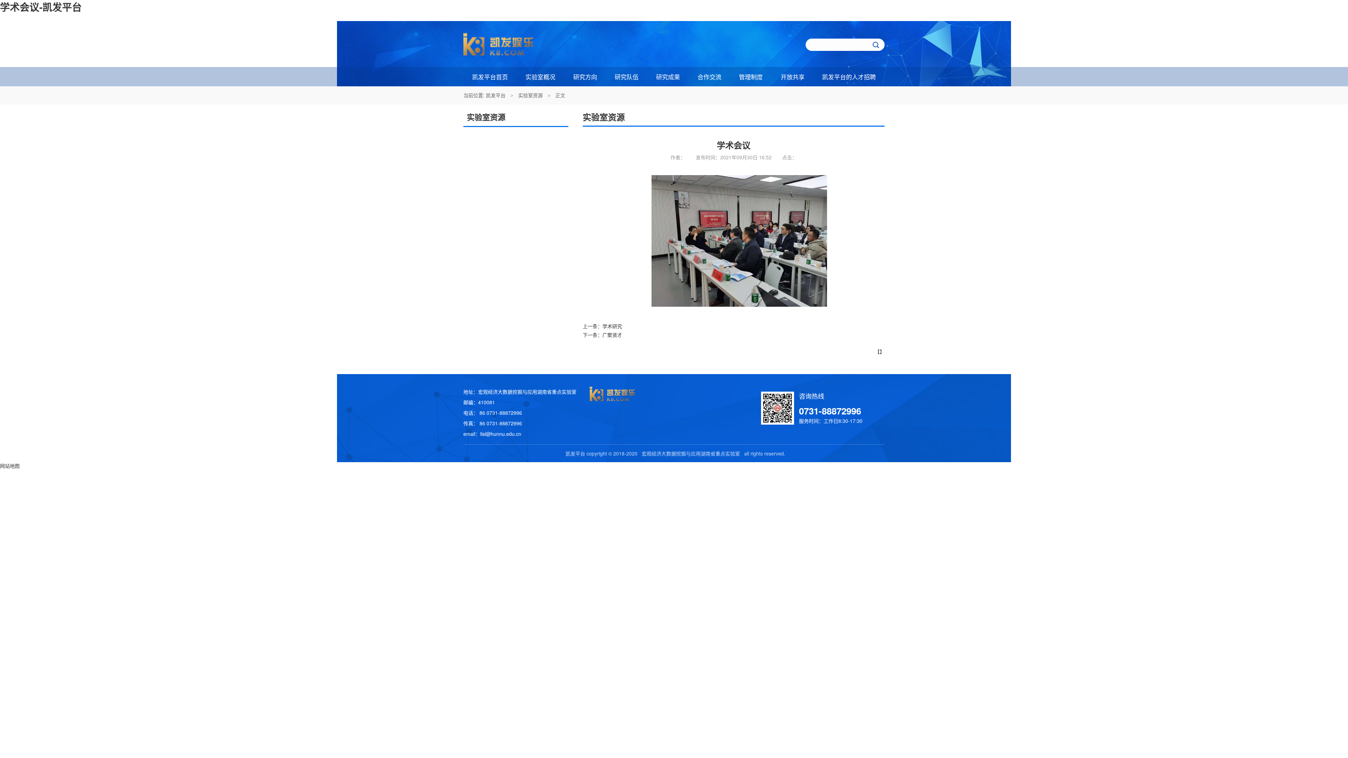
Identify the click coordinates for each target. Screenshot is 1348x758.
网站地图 (10, 465)
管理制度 (751, 76)
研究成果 (668, 76)
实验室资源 (530, 95)
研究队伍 (627, 76)
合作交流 (709, 76)
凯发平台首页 (490, 76)
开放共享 (793, 76)
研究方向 (585, 76)
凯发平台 (495, 95)
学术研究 (612, 326)
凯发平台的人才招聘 (849, 76)
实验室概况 (540, 76)
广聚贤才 (612, 334)
